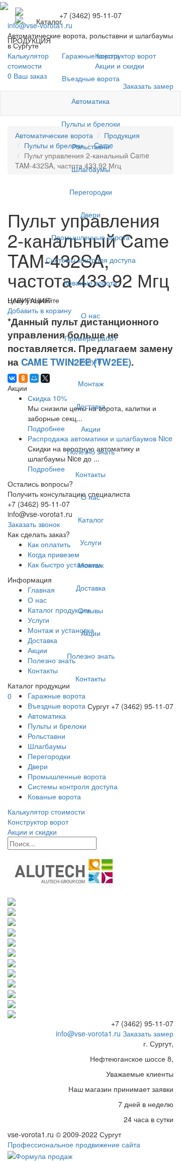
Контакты (90, 474)
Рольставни (91, 146)
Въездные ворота (91, 78)
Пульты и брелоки (90, 124)
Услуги (91, 361)
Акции (91, 429)
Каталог (91, 519)
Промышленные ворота (90, 237)
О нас (90, 315)
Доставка (91, 406)
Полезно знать (91, 451)
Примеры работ (90, 338)
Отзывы (90, 610)
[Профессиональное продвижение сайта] (40, 1154)
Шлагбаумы (90, 169)
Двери (90, 214)
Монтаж (91, 383)
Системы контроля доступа (91, 260)
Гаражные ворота (91, 55)
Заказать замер (148, 1033)
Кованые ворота (90, 282)
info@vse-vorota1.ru (88, 1033)
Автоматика (90, 101)
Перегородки (90, 192)
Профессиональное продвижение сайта (74, 1144)
